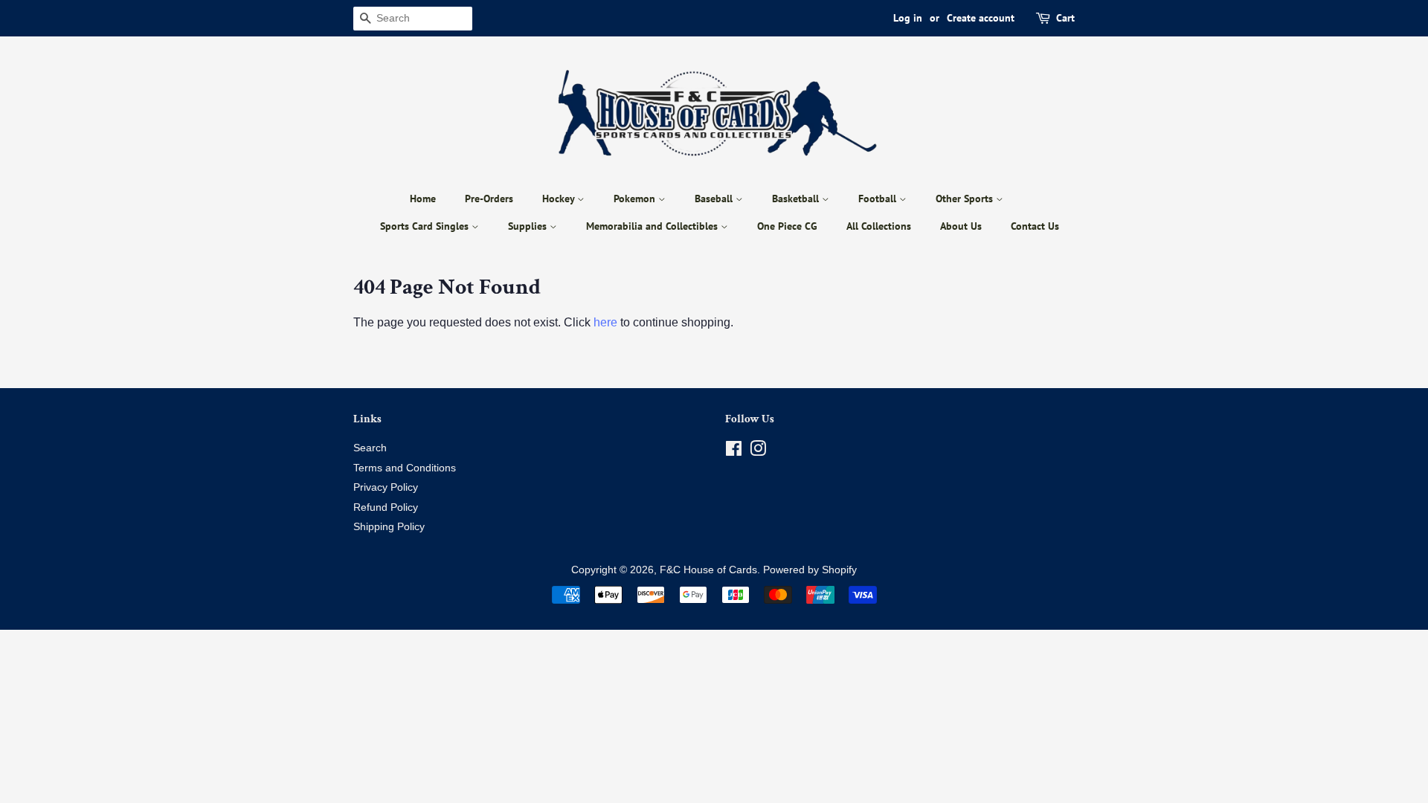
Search (370, 448)
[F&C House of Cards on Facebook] (733, 451)
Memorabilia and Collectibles (653, 226)
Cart (1065, 18)
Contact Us (1035, 226)
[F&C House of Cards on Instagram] (758, 451)
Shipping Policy (389, 526)
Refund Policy (385, 507)
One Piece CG (787, 226)
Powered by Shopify (810, 569)
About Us (961, 226)
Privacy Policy (385, 487)
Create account (980, 18)
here (605, 322)
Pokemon (636, 198)
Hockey (559, 198)
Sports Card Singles (426, 226)
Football (878, 198)
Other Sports (966, 198)
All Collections (878, 226)
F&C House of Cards (708, 569)
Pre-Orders (489, 198)
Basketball (797, 198)
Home (423, 198)
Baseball (715, 198)
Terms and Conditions (404, 468)
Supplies (529, 226)
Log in (907, 18)
